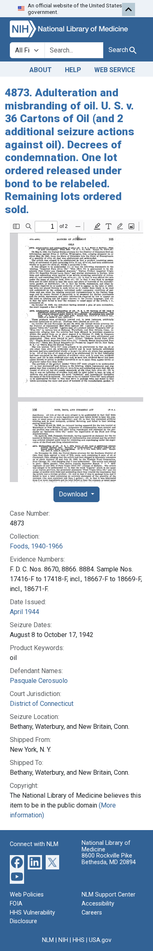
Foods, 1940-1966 (36, 546)
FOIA (16, 903)
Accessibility (98, 903)
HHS (78, 940)
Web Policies (27, 894)
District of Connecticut (41, 704)
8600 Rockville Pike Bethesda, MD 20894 (109, 859)
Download (74, 494)
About (40, 70)
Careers (92, 912)
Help (73, 70)
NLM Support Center (108, 894)
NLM (48, 940)
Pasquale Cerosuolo (39, 681)
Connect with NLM (34, 844)
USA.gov (100, 940)
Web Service (114, 70)
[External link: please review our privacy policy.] (17, 862)
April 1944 (24, 612)
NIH (63, 940)
